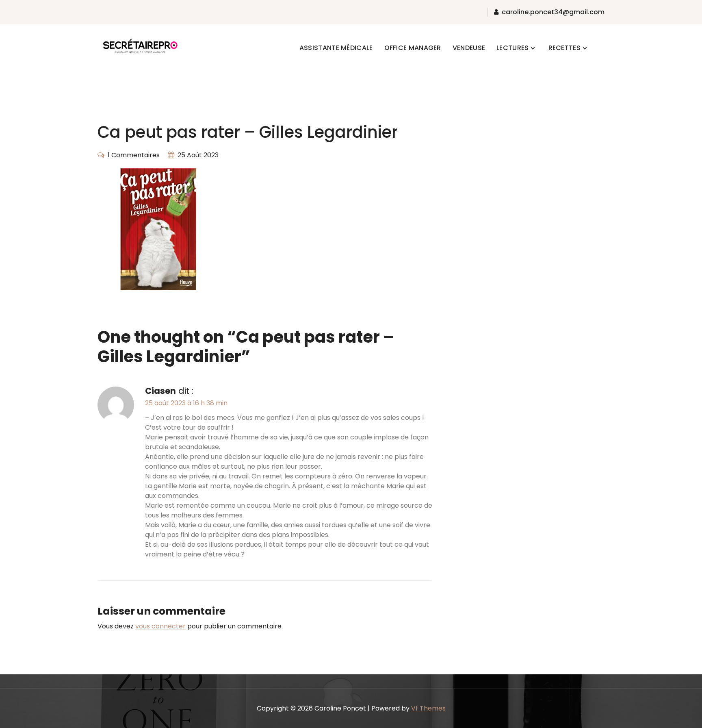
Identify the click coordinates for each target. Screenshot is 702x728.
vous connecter (160, 626)
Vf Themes (428, 708)
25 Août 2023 (198, 155)
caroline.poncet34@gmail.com (553, 12)
